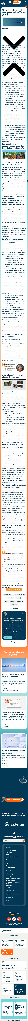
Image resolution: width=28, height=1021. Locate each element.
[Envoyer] (23, 840)
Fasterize (4, 813)
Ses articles (8, 637)
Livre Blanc (18, 598)
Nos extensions (10, 857)
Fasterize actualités (6, 690)
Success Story (10, 601)
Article (14, 604)
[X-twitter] (14, 919)
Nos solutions (9, 873)
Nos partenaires (10, 875)
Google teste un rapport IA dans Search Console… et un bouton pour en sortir (13, 752)
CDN (7, 863)
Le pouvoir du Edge (11, 850)
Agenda (20, 601)
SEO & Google (15, 690)
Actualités (8, 594)
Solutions (14, 935)
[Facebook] (9, 919)
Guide (9, 598)
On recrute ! (9, 876)
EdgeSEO (8, 854)
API (6, 859)
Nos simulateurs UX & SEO (13, 895)
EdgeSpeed (9, 852)
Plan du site (9, 885)
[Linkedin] (19, 919)
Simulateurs (14, 997)
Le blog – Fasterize (12, 813)
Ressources (14, 958)
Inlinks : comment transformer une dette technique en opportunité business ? (13, 676)
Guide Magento (19, 594)
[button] (14, 42)
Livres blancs (9, 893)
